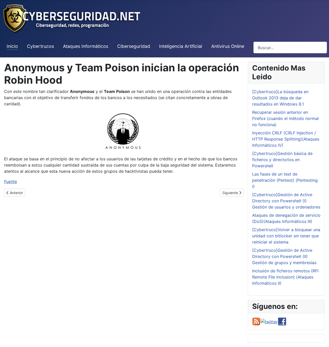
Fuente (10, 181)
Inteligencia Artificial (180, 46)
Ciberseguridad (133, 46)
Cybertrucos (40, 46)
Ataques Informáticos (85, 46)
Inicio (12, 46)
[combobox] (290, 47)
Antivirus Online (227, 46)
